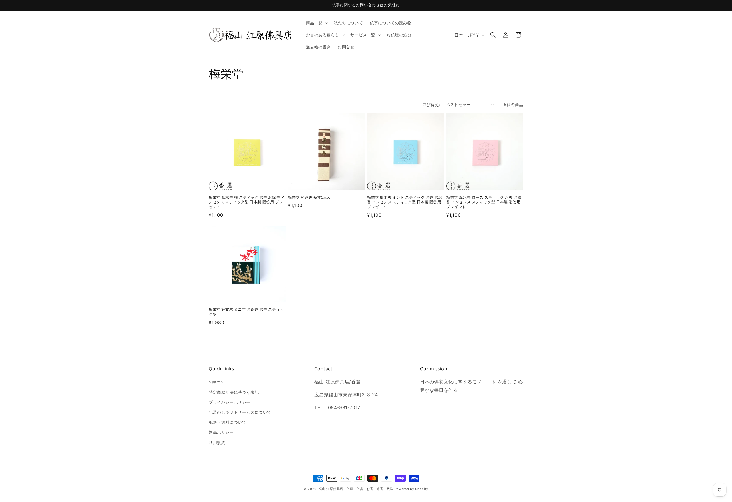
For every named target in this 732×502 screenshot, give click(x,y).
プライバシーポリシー (229, 402)
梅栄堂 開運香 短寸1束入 (309, 197)
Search (216, 381)
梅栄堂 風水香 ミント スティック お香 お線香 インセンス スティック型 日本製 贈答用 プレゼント (404, 202)
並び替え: (431, 104)
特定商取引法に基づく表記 (234, 392)
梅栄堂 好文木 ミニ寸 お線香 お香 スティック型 (246, 312)
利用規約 (217, 442)
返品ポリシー (221, 432)
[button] (316, 23)
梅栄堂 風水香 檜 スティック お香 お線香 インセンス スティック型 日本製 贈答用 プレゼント (247, 202)
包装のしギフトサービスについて (240, 412)
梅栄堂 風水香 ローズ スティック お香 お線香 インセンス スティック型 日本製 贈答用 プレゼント (484, 202)
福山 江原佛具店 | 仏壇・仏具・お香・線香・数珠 (356, 489)
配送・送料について (227, 422)
